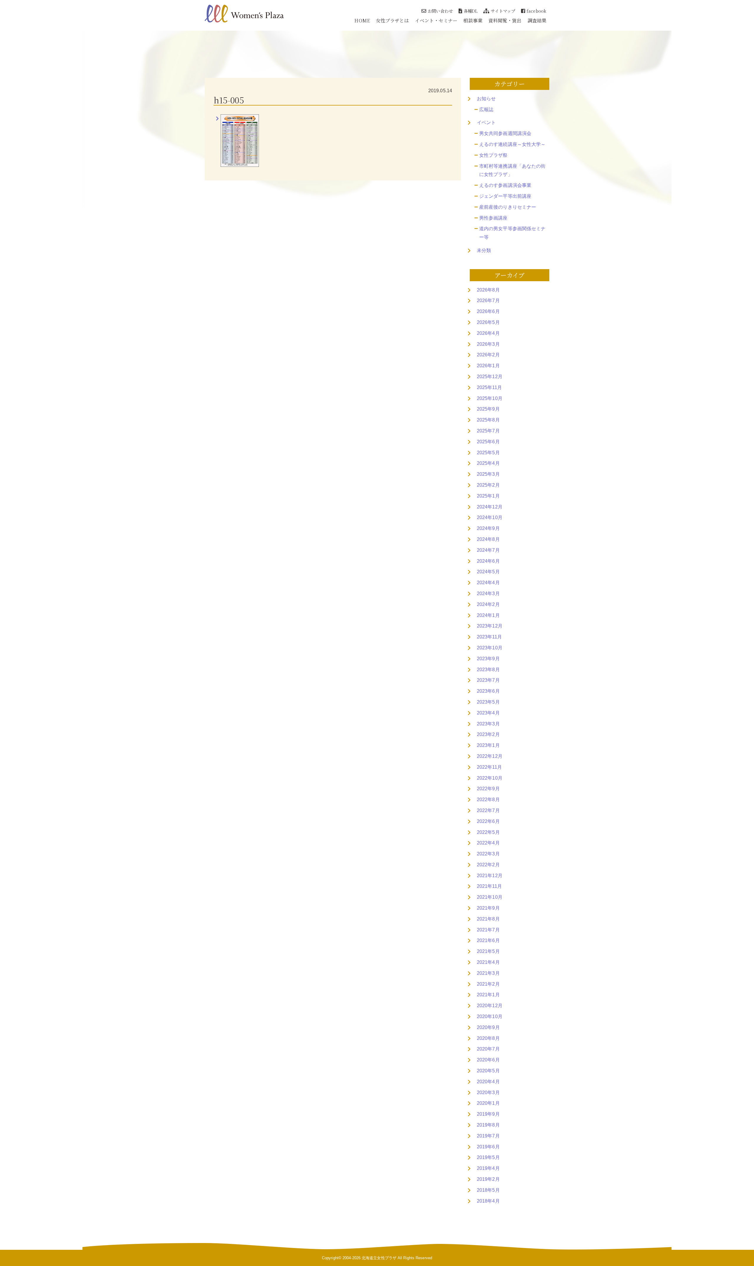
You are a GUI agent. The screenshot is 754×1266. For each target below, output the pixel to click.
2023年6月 (488, 691)
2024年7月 (488, 550)
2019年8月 (488, 1124)
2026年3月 (488, 344)
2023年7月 (488, 680)
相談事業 (472, 20)
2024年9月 (488, 528)
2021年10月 (489, 897)
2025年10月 (489, 398)
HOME (362, 20)
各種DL (470, 11)
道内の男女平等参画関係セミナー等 (512, 233)
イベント (486, 122)
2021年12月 (489, 875)
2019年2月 (488, 1179)
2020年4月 (488, 1081)
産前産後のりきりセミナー (507, 207)
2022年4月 (488, 842)
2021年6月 (488, 940)
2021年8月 (488, 918)
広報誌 (486, 109)
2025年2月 (488, 485)
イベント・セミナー (436, 20)
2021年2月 (488, 984)
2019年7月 (488, 1135)
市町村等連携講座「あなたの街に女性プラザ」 (512, 170)
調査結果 (537, 20)
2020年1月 (488, 1103)
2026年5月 (488, 322)
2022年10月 (489, 778)
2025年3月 (488, 474)
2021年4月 (488, 962)
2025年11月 (489, 387)
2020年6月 (488, 1059)
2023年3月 (488, 723)
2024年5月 (488, 571)
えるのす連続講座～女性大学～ (512, 144)
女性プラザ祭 (493, 155)
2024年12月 (489, 506)
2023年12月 (489, 625)
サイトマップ (503, 11)
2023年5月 (488, 701)
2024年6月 (488, 561)
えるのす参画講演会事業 (505, 185)
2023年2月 (488, 734)
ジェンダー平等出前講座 (505, 196)
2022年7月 (488, 810)
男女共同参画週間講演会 (505, 133)
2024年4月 (488, 582)
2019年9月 (488, 1114)
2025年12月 (489, 376)
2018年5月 (488, 1190)
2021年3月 (488, 973)
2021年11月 (489, 886)
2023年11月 (489, 636)
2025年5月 (488, 452)
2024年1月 (488, 615)
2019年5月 (488, 1157)
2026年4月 (488, 333)
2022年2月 (488, 864)
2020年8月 (488, 1038)
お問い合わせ (440, 11)
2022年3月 (488, 853)
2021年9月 (488, 908)
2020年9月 (488, 1027)
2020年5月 (488, 1070)
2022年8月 (488, 799)
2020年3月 (488, 1092)
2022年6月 (488, 821)
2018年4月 (488, 1201)
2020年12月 (489, 1005)
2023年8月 (488, 669)
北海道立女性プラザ (379, 1258)
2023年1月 (488, 745)
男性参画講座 (493, 217)
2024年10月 (489, 517)
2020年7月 (488, 1048)
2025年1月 (488, 495)
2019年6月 (488, 1146)
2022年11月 (489, 767)
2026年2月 (488, 354)
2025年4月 (488, 463)
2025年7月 (488, 430)
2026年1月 (488, 365)
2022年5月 (488, 832)
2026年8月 (488, 289)
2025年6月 (488, 441)
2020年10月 (489, 1016)
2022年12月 (489, 756)
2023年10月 (489, 647)
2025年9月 (488, 408)
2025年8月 (488, 419)
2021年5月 (488, 951)
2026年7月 (488, 300)
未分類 (484, 250)
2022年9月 (488, 788)
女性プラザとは (392, 20)
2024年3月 (488, 593)
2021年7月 (488, 929)
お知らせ (486, 98)
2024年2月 (488, 604)
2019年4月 (488, 1168)
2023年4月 (488, 712)
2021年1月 (488, 994)
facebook (536, 11)
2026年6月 (488, 311)
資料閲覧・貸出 (505, 20)
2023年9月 (488, 658)
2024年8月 (488, 539)
